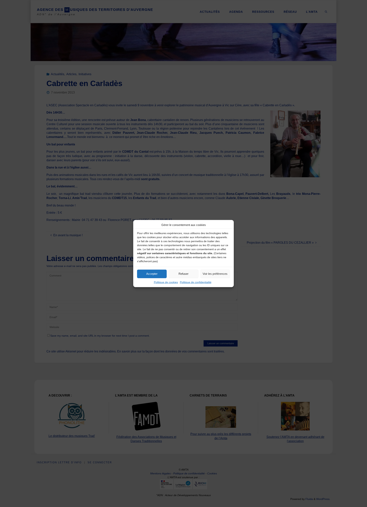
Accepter (152, 273)
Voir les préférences (215, 273)
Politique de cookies (166, 282)
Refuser (183, 273)
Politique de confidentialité (195, 282)
